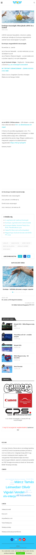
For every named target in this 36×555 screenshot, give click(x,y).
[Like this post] (20, 256)
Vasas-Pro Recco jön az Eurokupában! (17, 230)
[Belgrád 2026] (7, 347)
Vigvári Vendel (13, 492)
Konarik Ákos (30, 479)
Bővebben (29, 553)
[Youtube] (24, 539)
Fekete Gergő (30, 492)
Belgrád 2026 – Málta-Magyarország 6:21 (24, 325)
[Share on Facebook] (24, 256)
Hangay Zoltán (15, 243)
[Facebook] (12, 539)
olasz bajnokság (9, 479)
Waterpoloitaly (6, 527)
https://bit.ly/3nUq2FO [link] (18, 143)
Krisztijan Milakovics (9, 246)
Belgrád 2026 (17, 345)
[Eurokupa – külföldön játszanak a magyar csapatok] (18, 276)
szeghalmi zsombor (22, 246)
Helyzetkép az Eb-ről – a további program (23, 335)
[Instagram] (20, 539)
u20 (26, 492)
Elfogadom (20, 553)
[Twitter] (16, 539)
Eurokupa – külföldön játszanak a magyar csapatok (18, 289)
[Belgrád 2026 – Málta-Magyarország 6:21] (7, 326)
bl (13, 482)
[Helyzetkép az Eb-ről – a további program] (7, 337)
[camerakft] (18, 400)
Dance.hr (4, 514)
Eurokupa (5, 243)
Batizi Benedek (18, 366)
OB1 (12, 480)
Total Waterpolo (7, 523)
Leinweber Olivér (18, 487)
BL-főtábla (12, 484)
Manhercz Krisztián (20, 479)
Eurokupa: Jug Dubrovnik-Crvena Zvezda (18, 223)
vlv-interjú (9, 496)
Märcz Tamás (24, 482)
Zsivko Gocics (6, 249)
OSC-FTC (28, 490)
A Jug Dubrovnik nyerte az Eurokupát (16, 220)
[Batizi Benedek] (7, 369)
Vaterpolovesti (6, 509)
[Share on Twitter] (28, 256)
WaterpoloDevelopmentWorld (11, 532)
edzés (11, 482)
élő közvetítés (23, 495)
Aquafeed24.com (7, 518)
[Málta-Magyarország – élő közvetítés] (7, 358)
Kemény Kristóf (26, 243)
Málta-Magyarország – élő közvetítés (21, 357)
